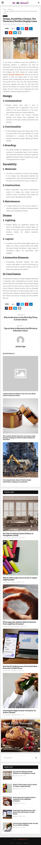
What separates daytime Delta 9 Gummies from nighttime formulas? (19, 623)
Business (5, 16)
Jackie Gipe (7, 24)
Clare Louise (7, 537)
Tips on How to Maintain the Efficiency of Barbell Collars (20, 329)
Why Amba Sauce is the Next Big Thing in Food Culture (20, 318)
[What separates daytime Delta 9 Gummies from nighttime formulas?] (20, 602)
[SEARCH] (36, 758)
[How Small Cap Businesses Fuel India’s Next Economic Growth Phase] (20, 646)
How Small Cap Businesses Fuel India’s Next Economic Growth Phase (20, 667)
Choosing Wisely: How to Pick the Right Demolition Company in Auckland (17, 481)
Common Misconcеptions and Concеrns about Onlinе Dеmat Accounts (19, 394)
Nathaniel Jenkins (9, 626)
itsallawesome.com (23, 839)
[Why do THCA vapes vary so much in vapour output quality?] (20, 557)
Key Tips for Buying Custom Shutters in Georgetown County (18, 534)
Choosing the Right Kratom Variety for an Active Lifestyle (25, 824)
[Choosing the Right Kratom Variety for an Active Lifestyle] (20, 690)
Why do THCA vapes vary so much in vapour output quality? (25, 785)
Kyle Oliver (7, 582)
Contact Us (19, 843)
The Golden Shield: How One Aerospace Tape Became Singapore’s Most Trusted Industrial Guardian (19, 437)
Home (12, 843)
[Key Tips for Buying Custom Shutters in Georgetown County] (20, 513)
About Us (26, 843)
